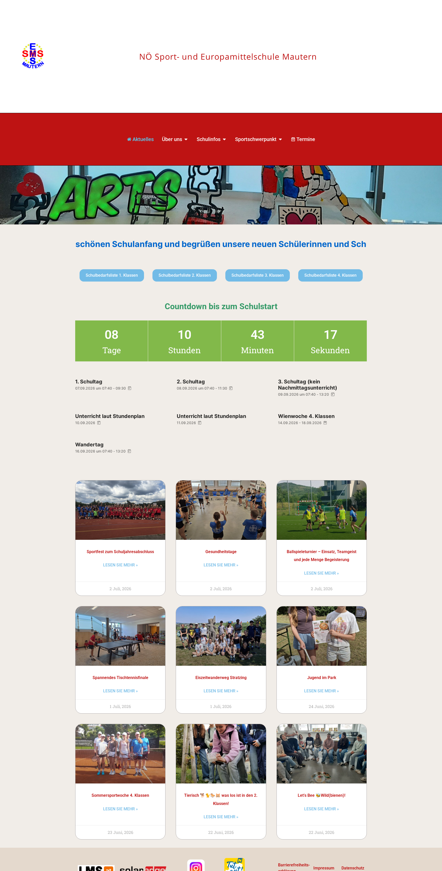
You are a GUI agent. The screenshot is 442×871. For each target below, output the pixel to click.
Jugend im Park (321, 677)
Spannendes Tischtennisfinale (120, 677)
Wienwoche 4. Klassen (306, 416)
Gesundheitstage (221, 551)
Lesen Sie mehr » (120, 565)
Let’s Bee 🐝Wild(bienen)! (321, 795)
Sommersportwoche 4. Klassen (120, 795)
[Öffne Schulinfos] (224, 139)
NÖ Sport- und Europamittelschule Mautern (228, 56)
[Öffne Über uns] (186, 139)
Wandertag (89, 445)
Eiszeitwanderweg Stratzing (221, 677)
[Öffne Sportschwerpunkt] (280, 139)
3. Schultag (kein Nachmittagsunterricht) (307, 385)
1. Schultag (88, 382)
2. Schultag (191, 382)
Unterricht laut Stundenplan (110, 416)
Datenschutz (352, 868)
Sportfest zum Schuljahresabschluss (120, 551)
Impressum (323, 868)
